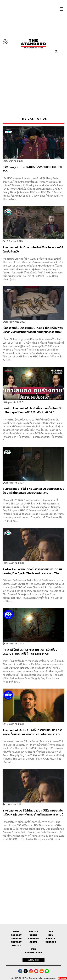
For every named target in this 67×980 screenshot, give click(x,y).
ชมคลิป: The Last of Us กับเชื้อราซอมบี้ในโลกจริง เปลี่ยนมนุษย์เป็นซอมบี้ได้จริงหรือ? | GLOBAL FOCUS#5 (32, 410)
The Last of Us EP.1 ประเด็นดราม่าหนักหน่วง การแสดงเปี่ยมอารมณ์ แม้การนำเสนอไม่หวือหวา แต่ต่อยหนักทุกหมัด (32, 732)
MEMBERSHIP (33, 960)
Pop (50, 931)
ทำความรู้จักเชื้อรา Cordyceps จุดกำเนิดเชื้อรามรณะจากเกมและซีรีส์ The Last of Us (30, 651)
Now (50, 935)
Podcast (16, 935)
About (33, 942)
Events (50, 938)
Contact (50, 942)
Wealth (33, 931)
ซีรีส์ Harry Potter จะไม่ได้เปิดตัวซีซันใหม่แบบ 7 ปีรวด (32, 169)
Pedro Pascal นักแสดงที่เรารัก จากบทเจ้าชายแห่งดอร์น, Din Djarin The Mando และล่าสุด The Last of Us (32, 571)
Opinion (16, 938)
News (16, 931)
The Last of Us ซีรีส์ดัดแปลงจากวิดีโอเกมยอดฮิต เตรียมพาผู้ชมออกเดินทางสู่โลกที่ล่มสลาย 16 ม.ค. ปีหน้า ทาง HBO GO (33, 812)
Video (33, 935)
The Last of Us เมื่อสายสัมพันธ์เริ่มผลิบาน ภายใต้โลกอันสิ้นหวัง (33, 249)
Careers (33, 938)
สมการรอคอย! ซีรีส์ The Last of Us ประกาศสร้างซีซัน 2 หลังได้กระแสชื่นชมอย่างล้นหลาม (33, 491)
